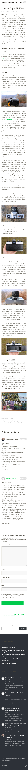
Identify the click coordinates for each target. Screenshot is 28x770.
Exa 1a (19, 678)
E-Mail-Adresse (6, 577)
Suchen (14, 626)
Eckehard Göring (11, 478)
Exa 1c (3, 58)
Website (3, 586)
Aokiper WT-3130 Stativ (8, 647)
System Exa (9, 119)
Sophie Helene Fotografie (13, 2)
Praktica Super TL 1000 (16, 423)
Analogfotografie (13, 421)
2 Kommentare (14, 11)
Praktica (12, 418)
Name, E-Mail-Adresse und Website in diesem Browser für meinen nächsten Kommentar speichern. (12, 595)
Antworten (23, 439)
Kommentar (5, 545)
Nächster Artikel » (20, 614)
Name (3, 569)
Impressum (4, 765)
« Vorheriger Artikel (8, 616)
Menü (25, 2)
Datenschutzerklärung (7, 764)
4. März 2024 (5, 11)
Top (25, 766)
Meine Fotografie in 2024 (8, 663)
